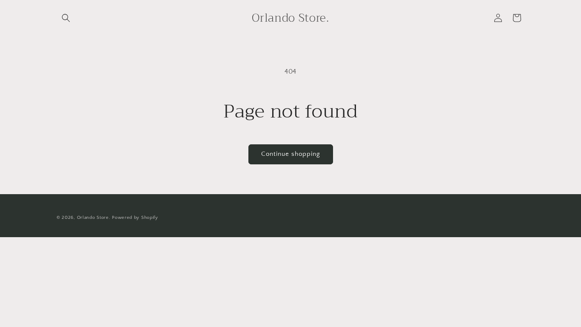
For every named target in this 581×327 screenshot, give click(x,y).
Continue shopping (290, 154)
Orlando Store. (94, 217)
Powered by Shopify (135, 217)
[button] (66, 18)
